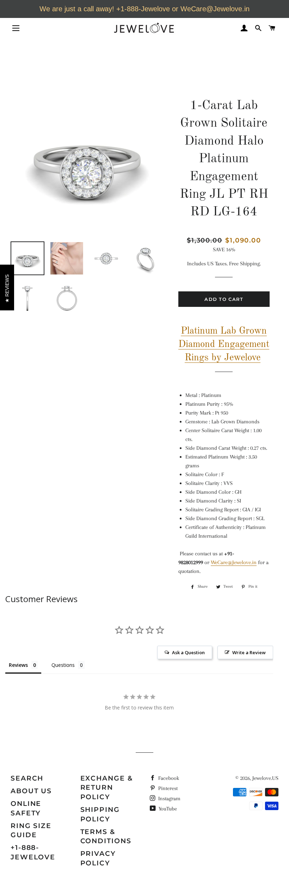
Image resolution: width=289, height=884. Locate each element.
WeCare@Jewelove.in (234, 562)
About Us (31, 791)
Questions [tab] (63, 665)
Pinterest (167, 788)
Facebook (168, 778)
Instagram (168, 798)
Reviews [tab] (18, 665)
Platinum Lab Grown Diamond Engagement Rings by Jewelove (223, 344)
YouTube (167, 809)
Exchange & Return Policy (106, 787)
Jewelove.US (265, 778)
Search (27, 778)
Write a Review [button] (249, 652)
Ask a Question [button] (188, 652)
